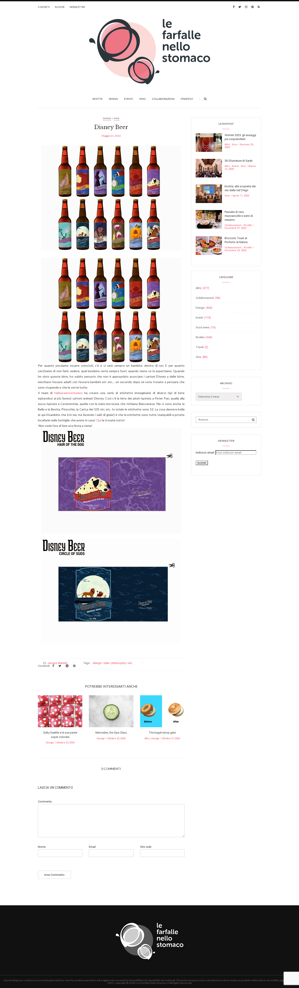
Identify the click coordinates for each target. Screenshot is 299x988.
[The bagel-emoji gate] (162, 712)
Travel (200, 347)
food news (202, 327)
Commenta (45, 801)
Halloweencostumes (68, 393)
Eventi (128, 98)
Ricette (98, 98)
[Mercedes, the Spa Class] (111, 712)
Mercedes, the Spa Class (111, 732)
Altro (147, 738)
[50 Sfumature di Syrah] (209, 168)
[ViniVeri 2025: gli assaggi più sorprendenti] (209, 142)
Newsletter (77, 6)
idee (106, 663)
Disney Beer (111, 127)
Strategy (187, 98)
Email (92, 846)
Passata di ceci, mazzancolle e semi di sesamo (239, 215)
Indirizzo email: (205, 452)
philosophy (118, 663)
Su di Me (60, 6)
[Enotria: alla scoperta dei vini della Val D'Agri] (209, 193)
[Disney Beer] (111, 201)
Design (113, 98)
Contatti (44, 6)
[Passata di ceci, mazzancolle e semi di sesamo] (209, 219)
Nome (42, 846)
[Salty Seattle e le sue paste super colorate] (60, 712)
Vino (142, 98)
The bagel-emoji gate (162, 732)
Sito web (145, 846)
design (97, 663)
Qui (98, 420)
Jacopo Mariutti (57, 663)
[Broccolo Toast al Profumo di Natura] (209, 245)
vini (130, 663)
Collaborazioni (163, 98)
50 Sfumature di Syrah (239, 160)
